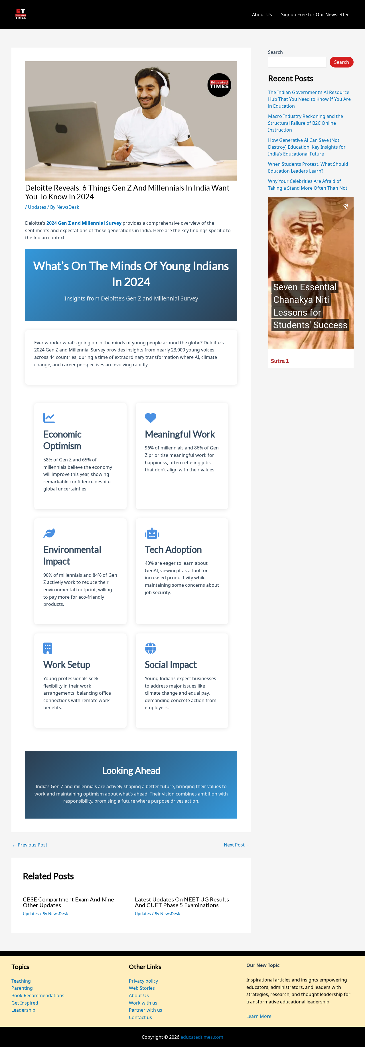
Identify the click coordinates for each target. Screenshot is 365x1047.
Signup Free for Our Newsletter (315, 14)
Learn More (258, 1016)
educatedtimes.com (202, 1037)
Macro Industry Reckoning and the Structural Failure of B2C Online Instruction (305, 123)
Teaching (21, 981)
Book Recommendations (37, 995)
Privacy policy (143, 981)
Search (275, 52)
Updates (37, 207)
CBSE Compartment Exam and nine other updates (68, 902)
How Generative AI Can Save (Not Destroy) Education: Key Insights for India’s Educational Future (307, 147)
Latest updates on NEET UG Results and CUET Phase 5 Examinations (182, 902)
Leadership (23, 1010)
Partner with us (145, 1010)
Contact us (140, 1017)
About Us (262, 14)
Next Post (237, 844)
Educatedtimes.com (78, 15)
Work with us (143, 1003)
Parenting (22, 988)
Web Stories (142, 988)
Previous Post (29, 844)
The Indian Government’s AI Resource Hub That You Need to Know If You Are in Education (309, 99)
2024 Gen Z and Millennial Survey (83, 223)
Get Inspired (24, 1003)
